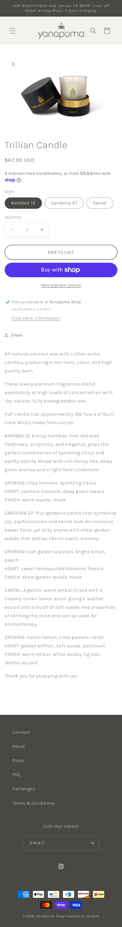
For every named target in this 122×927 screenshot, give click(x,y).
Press (18, 760)
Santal (100, 203)
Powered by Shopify (82, 916)
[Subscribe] (92, 843)
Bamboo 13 (23, 203)
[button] (12, 31)
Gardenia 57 (64, 203)
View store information (36, 318)
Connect (21, 732)
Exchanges (24, 788)
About (19, 746)
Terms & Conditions (34, 803)
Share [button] (17, 335)
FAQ (16, 774)
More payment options (61, 285)
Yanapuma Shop (51, 916)
